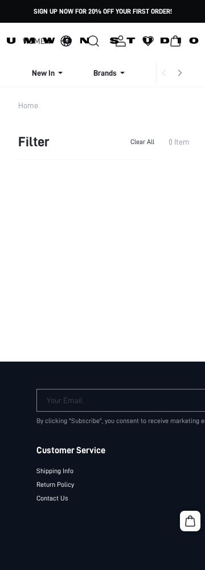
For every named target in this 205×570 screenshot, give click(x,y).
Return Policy (55, 485)
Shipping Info (54, 471)
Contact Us (52, 498)
